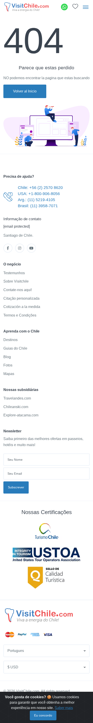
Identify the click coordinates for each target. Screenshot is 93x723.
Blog (7, 357)
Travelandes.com (17, 398)
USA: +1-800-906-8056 (39, 193)
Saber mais (64, 708)
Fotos (7, 365)
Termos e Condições (19, 315)
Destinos (10, 340)
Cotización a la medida (21, 307)
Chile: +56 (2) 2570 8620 (40, 187)
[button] (75, 7)
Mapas (8, 374)
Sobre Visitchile (16, 281)
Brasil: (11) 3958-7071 (38, 206)
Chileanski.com (15, 407)
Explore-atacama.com (20, 415)
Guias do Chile (15, 348)
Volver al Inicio (25, 91)
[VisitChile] (26, 7)
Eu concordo (43, 715)
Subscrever (16, 487)
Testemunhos (14, 273)
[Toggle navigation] (86, 7)
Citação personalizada (21, 298)
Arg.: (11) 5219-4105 (36, 200)
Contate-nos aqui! (17, 290)
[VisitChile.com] (38, 615)
